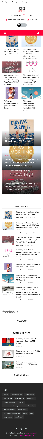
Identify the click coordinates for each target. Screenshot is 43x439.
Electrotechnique (16, 395)
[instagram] (21, 429)
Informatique (8, 398)
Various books (22, 409)
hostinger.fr (6, 2)
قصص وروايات (8, 417)
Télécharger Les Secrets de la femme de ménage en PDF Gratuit (27, 341)
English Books (29, 395)
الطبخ (31, 413)
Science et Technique (28, 406)
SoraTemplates (30, 433)
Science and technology (11, 406)
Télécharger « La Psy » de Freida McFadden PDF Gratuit (28, 352)
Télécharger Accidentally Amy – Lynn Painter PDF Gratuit (11, 104)
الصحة (25, 413)
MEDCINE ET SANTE (10, 402)
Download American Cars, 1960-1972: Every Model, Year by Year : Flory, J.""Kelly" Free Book (11, 79)
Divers (6, 395)
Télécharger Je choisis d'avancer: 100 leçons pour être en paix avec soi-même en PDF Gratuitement (31, 79)
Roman (21, 402)
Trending (33, 20)
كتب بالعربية (18, 417)
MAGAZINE (30, 398)
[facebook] (11, 429)
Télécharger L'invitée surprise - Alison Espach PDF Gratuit (11, 51)
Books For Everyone (27, 435)
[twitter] (16, 429)
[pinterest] (26, 429)
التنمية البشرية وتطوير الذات (12, 413)
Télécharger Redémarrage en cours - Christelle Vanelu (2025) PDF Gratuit (29, 105)
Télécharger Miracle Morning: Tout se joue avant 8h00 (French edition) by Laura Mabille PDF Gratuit (31, 53)
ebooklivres (16, 15)
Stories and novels (9, 409)
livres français (19, 398)
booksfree (19, 217)
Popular (28, 15)
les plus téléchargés (16, 20)
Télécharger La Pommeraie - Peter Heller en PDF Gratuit (26, 363)
